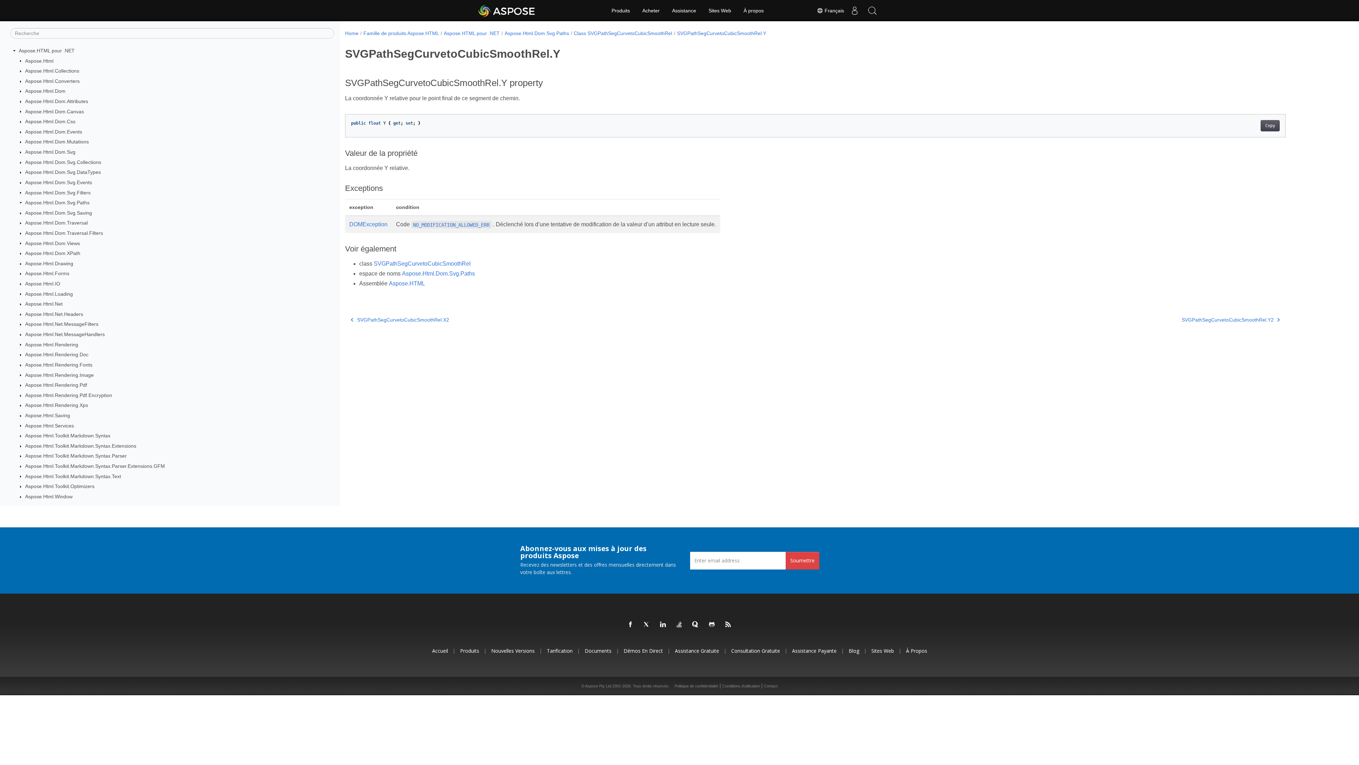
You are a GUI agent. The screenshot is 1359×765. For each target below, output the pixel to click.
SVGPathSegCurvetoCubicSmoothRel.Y (721, 33)
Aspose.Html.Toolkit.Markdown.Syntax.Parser (76, 456)
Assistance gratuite (697, 650)
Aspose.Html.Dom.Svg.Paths (57, 202)
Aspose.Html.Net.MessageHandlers (65, 334)
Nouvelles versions (513, 650)
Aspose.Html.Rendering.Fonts (58, 365)
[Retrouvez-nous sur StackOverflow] (679, 624)
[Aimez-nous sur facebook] (630, 624)
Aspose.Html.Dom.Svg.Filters (58, 193)
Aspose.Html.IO (42, 284)
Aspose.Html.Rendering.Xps (56, 405)
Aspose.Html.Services (49, 426)
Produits (621, 10)
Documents (598, 650)
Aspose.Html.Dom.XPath (52, 253)
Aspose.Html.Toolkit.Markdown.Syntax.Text (73, 476)
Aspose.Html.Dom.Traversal (56, 223)
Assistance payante (814, 650)
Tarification (560, 650)
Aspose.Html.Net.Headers (54, 314)
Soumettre (802, 560)
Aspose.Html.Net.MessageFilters (61, 324)
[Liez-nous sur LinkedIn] (663, 624)
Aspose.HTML (407, 283)
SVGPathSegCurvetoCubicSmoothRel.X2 (403, 320)
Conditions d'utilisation (741, 686)
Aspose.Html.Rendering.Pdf (56, 385)
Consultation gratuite (755, 650)
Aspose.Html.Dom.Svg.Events (58, 182)
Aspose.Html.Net (44, 304)
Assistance (684, 10)
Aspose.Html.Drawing (49, 263)
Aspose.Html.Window (49, 496)
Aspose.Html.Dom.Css (50, 121)
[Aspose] (507, 10)
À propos (754, 10)
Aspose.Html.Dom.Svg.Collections (63, 162)
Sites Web (720, 10)
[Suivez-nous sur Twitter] (647, 624)
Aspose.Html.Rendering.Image (59, 375)
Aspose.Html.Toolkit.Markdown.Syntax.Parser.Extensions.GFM (95, 466)
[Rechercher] (872, 10)
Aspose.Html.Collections (52, 71)
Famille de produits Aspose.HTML (401, 33)
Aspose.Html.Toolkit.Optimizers (59, 486)
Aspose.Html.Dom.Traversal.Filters (64, 233)
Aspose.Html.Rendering (51, 344)
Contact (771, 686)
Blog (854, 650)
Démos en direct (643, 650)
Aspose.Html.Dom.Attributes (56, 101)
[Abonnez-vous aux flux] (728, 624)
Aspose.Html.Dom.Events (53, 132)
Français (833, 10)
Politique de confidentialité (696, 686)
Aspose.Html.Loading (49, 294)
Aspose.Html (39, 61)
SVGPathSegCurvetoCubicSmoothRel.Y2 (1228, 320)
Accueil (440, 650)
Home (352, 33)
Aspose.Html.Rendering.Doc (56, 354)
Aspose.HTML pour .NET (47, 50)
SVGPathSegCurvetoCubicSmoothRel (422, 264)
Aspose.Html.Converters (52, 81)
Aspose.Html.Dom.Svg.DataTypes (63, 172)
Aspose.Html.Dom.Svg (50, 152)
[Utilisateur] (855, 10)
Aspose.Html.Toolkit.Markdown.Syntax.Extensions (80, 446)
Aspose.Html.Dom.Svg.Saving (58, 213)
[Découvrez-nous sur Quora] (695, 624)
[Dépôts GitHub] (712, 624)
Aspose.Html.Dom (45, 91)
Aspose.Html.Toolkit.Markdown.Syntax (67, 435)
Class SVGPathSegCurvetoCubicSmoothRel (623, 33)
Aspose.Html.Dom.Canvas (54, 111)
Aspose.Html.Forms (47, 273)
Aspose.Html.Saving (47, 415)
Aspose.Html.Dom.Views (52, 243)
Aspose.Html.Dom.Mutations (57, 141)
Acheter (651, 10)
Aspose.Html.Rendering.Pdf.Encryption (68, 395)
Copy (1270, 125)
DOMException (368, 224)
